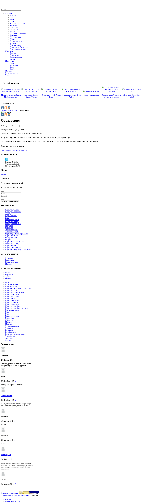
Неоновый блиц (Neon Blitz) (131, 96)
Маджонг (8, 322)
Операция (9, 328)
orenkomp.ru (6, 455)
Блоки (7, 282)
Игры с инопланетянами (14, 292)
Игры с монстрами (12, 296)
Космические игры (12, 316)
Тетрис (3, 174)
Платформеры (10, 332)
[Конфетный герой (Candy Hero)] (51, 91)
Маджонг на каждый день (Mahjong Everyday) (11, 96)
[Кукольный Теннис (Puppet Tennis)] (31, 91)
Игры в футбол (11, 286)
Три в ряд (8, 338)
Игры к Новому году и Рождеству (18, 288)
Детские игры (8, 495)
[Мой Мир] (9, 107)
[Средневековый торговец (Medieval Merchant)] (112, 91)
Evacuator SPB (6, 396)
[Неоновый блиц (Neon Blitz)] (132, 91)
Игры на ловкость (13, 110)
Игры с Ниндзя (11, 290)
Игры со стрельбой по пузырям (17, 308)
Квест (7, 314)
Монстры (8, 324)
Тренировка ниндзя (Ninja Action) (71, 96)
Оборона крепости (12, 326)
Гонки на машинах (12, 284)
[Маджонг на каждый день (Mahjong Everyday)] (11, 91)
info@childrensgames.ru (22, 495)
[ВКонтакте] (2, 107)
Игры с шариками (12, 304)
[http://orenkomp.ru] (3, 450)
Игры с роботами (11, 302)
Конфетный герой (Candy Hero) (51, 96)
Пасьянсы (9, 330)
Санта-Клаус (10, 336)
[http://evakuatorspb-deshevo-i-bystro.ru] (3, 391)
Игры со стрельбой (12, 306)
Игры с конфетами (12, 294)
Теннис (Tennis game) (92, 95)
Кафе (7, 312)
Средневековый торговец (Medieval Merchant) (111, 96)
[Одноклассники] (6, 107)
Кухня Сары (9, 318)
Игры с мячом (10, 298)
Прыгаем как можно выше (15, 334)
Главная (4, 110)
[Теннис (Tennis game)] (91, 91)
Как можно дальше (12, 310)
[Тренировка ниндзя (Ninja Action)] (71, 91)
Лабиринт (9, 320)
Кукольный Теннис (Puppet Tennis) (31, 96)
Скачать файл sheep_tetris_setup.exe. (14, 150)
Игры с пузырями (12, 300)
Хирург (8, 340)
